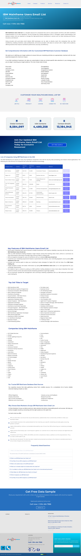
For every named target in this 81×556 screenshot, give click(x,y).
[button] (40, 450)
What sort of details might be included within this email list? (25, 466)
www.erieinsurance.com (54, 206)
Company (35, 3)
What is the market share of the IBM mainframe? (22, 463)
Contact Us (65, 3)
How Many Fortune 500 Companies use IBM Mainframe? (24, 477)
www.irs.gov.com (53, 193)
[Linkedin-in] (29, 549)
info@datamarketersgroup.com (36, 544)
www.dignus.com (53, 175)
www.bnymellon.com (53, 170)
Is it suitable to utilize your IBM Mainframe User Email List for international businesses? (31, 469)
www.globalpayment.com (54, 188)
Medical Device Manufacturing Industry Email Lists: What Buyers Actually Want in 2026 (60, 521)
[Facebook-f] (38, 549)
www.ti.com (51, 197)
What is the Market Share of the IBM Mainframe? (22, 450)
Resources (57, 3)
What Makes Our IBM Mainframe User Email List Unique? (24, 472)
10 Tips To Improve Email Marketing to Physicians (58, 516)
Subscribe (76, 546)
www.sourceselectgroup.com (55, 179)
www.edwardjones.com (54, 210)
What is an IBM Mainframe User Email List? (21, 458)
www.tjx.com (52, 184)
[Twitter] (33, 549)
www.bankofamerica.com (54, 201)
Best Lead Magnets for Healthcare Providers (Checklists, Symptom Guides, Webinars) (60, 527)
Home (29, 3)
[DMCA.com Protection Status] (43, 554)
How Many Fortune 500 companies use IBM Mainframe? (24, 460)
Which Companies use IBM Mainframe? (20, 474)
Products (43, 3)
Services (50, 3)
